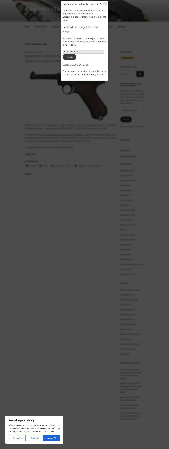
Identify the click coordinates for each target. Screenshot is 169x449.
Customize (17, 438)
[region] (34, 430)
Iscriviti (69, 57)
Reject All (35, 438)
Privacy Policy (96, 74)
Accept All (51, 438)
